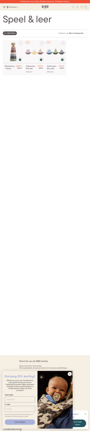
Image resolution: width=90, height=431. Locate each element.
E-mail (7, 404)
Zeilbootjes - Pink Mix (31, 67)
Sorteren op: (64, 33)
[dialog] (4, 7)
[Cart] (85, 7)
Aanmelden (20, 422)
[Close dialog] (70, 374)
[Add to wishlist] (21, 43)
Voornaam (9, 395)
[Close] (85, 414)
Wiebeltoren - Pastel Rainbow (10, 67)
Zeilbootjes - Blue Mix (52, 67)
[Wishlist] (82, 7)
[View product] (20, 59)
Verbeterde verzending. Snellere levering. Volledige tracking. (45, 2)
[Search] (73, 7)
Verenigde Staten (77, 423)
